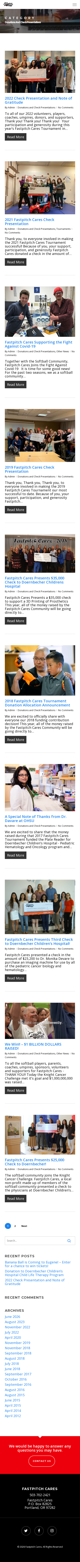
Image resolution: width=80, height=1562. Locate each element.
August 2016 (15, 1390)
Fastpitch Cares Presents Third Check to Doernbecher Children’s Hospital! (39, 941)
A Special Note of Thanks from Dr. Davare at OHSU (36, 818)
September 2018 (18, 1353)
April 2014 (13, 1410)
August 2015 (15, 1395)
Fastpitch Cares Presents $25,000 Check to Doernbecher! (34, 1161)
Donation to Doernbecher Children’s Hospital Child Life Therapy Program (34, 1273)
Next (24, 1226)
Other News (62, 351)
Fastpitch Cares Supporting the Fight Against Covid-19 (38, 344)
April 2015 (13, 1405)
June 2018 (12, 1369)
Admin (11, 107)
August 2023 (15, 1322)
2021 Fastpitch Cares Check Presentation (29, 221)
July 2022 (12, 1332)
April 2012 (13, 1416)
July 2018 (12, 1363)
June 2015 (12, 1400)
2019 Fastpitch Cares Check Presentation (29, 469)
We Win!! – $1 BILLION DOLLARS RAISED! (33, 1046)
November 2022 (17, 1327)
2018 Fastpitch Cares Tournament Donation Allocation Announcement (37, 703)
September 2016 (18, 1384)
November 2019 (17, 1343)
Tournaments (63, 228)
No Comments (65, 107)
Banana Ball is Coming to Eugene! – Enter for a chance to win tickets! (38, 1264)
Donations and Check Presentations (36, 107)
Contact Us (42, 1461)
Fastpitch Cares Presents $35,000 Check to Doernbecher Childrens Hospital (34, 582)
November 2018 (17, 1348)
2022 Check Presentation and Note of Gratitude (38, 100)
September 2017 (18, 1374)
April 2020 (13, 1337)
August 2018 (15, 1358)
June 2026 (12, 1316)
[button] (75, 4)
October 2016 (16, 1379)
